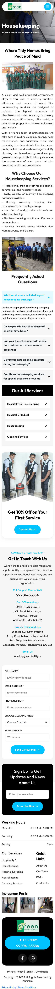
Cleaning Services (12, 883)
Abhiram (27, 980)
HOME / (6, 32)
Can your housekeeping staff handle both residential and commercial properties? (25, 345)
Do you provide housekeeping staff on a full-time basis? (24, 329)
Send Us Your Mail (26, 749)
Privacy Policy (15, 971)
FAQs (39, 877)
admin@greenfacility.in (27, 656)
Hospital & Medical (12, 871)
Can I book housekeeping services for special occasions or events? (24, 376)
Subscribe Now (26, 806)
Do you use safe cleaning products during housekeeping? (24, 362)
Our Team (42, 871)
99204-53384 (27, 595)
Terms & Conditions (36, 971)
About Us (41, 865)
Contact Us (26, 529)
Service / (16, 32)
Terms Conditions (27, 987)
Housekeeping (30, 32)
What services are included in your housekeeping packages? (24, 297)
